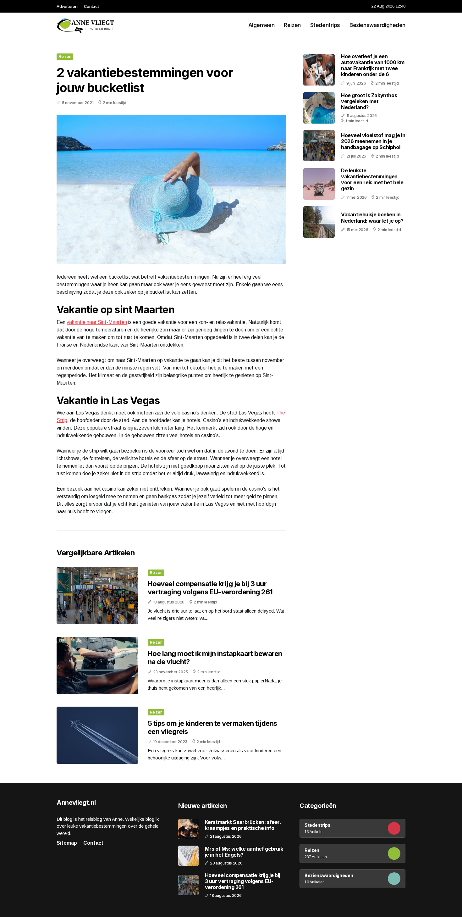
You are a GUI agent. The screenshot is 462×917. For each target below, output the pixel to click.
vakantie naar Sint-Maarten (97, 322)
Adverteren (67, 6)
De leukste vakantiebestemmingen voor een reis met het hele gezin (372, 179)
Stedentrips (325, 25)
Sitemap (67, 843)
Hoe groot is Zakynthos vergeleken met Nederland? (369, 101)
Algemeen (261, 25)
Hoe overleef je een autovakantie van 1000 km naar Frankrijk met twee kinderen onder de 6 (372, 65)
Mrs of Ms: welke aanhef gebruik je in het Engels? (244, 852)
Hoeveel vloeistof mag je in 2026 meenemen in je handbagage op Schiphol (373, 141)
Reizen (292, 25)
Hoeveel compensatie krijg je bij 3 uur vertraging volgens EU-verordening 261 (210, 588)
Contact (91, 6)
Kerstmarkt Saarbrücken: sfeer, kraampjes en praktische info (243, 825)
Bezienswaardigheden (377, 25)
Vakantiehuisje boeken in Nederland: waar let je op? (372, 218)
